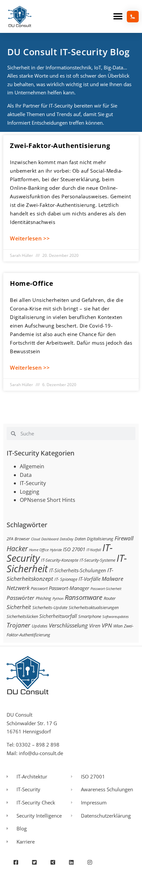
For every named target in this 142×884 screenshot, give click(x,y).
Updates (40, 626)
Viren (94, 625)
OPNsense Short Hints (47, 499)
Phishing (43, 598)
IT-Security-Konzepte (59, 560)
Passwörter (20, 598)
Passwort (39, 588)
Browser (22, 539)
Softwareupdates (115, 616)
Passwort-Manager (69, 588)
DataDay (66, 539)
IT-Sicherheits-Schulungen (77, 570)
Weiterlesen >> (30, 238)
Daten (80, 539)
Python (58, 598)
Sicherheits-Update (49, 607)
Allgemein (32, 466)
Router (110, 598)
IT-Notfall (94, 550)
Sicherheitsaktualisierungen (94, 607)
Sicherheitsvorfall (58, 616)
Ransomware (83, 597)
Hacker (17, 548)
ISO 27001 (74, 549)
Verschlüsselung (68, 625)
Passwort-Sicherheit (106, 588)
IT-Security (33, 483)
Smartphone (89, 616)
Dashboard (49, 539)
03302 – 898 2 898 (37, 744)
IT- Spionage (65, 579)
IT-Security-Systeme (97, 560)
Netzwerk (18, 588)
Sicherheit (19, 607)
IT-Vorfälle (89, 579)
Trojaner (18, 625)
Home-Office (31, 283)
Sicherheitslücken (22, 616)
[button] (117, 16)
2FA (10, 539)
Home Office (39, 550)
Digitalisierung (100, 539)
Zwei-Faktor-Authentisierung (60, 145)
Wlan (118, 626)
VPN (107, 625)
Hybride (56, 550)
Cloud (35, 539)
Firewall (124, 538)
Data (26, 475)
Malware (112, 578)
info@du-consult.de (41, 753)
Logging (29, 491)
